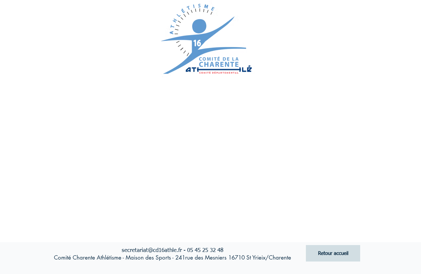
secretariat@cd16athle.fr (152, 250)
